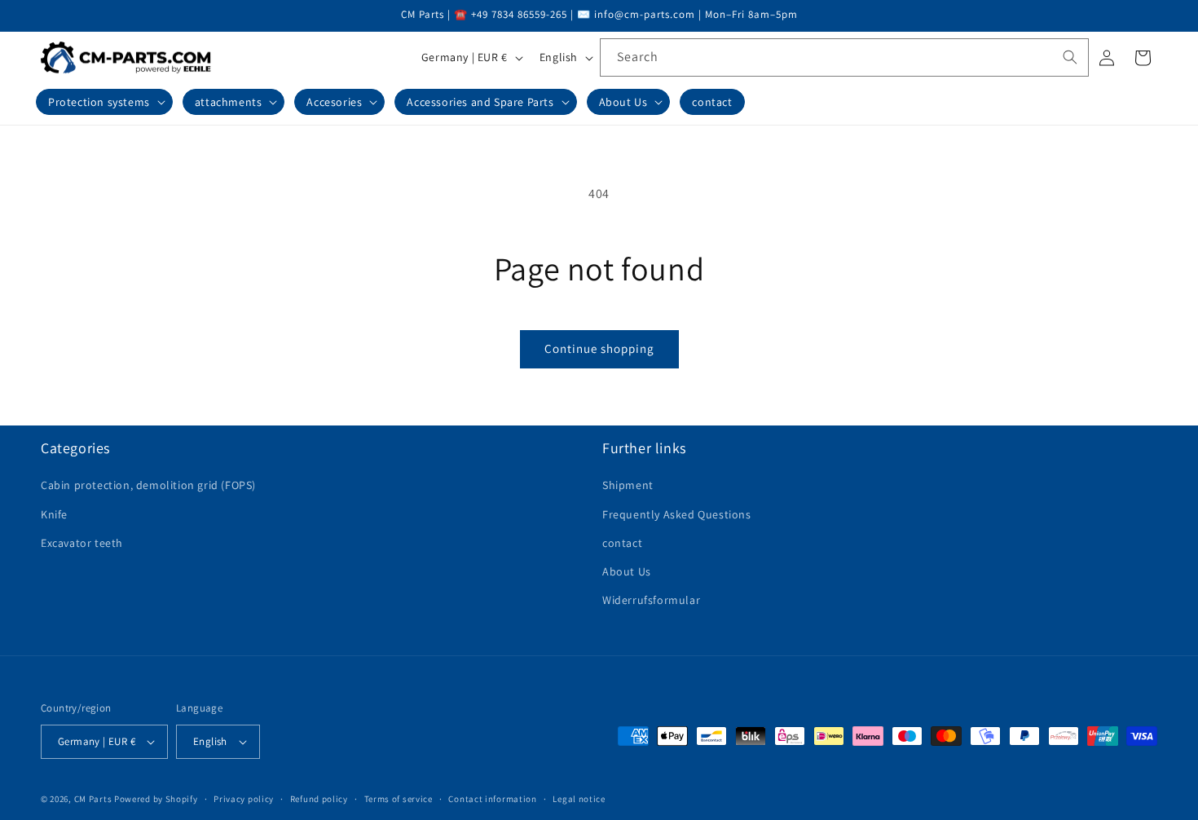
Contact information (492, 799)
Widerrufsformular (651, 600)
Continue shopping (599, 348)
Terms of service (398, 799)
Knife (54, 514)
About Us (626, 571)
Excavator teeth (82, 543)
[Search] (1070, 57)
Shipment (628, 485)
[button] (104, 102)
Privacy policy (244, 799)
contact (622, 543)
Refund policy (319, 799)
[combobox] (844, 57)
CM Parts (93, 799)
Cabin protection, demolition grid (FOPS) (148, 485)
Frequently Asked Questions (676, 514)
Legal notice (579, 799)
